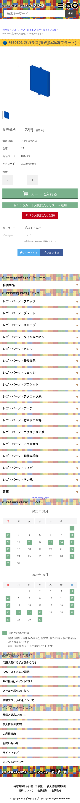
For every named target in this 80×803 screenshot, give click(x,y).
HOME (5, 29)
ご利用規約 (9, 733)
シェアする (52, 252)
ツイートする (30, 252)
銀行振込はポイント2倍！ (18, 681)
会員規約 (42, 790)
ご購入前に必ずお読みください (21, 662)
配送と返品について (14, 714)
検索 (70, 13)
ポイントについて (13, 762)
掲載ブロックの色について (18, 700)
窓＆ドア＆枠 (49, 29)
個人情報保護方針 (13, 724)
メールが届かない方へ (16, 690)
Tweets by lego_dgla (40, 497)
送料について (26, 790)
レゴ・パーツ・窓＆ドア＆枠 (26, 29)
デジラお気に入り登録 (40, 215)
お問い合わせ (10, 743)
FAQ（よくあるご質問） (17, 671)
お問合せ (56, 790)
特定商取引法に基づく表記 (28, 786)
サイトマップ (10, 752)
